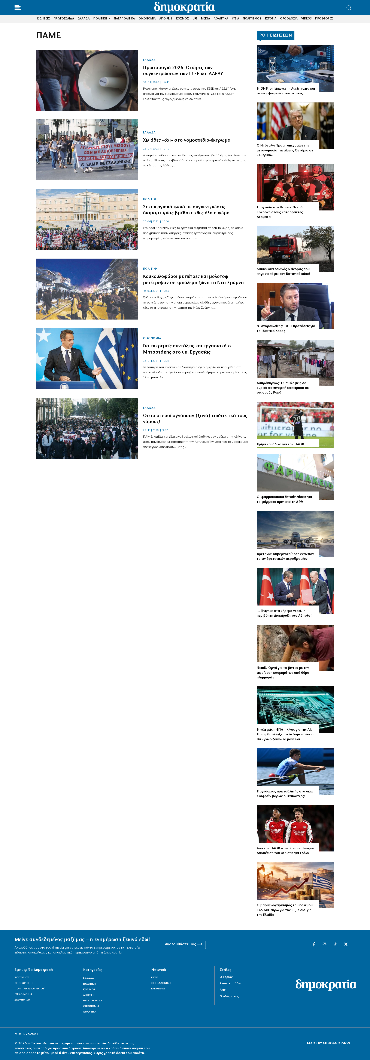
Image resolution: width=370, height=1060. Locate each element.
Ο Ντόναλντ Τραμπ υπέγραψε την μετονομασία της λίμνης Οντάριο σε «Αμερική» (285, 150)
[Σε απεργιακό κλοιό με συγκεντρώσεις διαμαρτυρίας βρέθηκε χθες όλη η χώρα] (87, 219)
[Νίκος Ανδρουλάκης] (295, 306)
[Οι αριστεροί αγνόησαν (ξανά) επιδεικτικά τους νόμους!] (87, 428)
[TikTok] (335, 944)
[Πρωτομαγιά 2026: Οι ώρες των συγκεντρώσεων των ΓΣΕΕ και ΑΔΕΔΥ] (87, 80)
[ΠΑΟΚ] (295, 425)
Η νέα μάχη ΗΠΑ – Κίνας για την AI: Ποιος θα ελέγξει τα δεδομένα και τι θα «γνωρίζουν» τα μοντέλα (285, 734)
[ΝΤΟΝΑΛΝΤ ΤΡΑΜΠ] (295, 125)
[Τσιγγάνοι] (295, 363)
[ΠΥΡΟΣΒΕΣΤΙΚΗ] (295, 249)
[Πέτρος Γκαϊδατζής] (295, 771)
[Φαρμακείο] (295, 477)
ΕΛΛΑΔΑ (149, 60)
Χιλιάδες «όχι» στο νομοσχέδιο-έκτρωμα (187, 140)
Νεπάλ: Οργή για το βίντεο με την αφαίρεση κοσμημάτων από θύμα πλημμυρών (283, 672)
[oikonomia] (295, 885)
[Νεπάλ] (295, 648)
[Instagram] (324, 944)
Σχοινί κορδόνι (230, 983)
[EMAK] (295, 187)
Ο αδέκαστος (229, 996)
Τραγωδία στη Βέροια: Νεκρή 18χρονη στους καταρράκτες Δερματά (280, 212)
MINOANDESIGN (336, 1043)
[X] (346, 944)
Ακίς (222, 990)
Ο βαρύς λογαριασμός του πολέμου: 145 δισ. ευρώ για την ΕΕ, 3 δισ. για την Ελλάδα (285, 910)
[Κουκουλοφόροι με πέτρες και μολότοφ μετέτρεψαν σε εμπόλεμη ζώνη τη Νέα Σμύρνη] (87, 289)
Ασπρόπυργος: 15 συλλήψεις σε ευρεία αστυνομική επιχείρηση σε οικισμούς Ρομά (283, 388)
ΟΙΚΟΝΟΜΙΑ (152, 338)
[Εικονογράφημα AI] (295, 709)
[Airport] (295, 534)
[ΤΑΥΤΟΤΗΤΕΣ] (295, 68)
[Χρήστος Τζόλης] (295, 828)
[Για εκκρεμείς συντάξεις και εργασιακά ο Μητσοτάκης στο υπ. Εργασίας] (87, 358)
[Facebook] (314, 944)
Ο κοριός (226, 977)
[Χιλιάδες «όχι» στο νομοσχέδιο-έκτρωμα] (87, 149)
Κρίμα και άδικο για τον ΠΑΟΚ (280, 444)
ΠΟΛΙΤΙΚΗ (150, 199)
